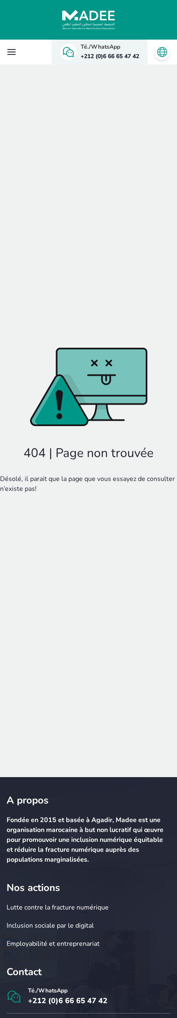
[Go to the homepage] (88, 20)
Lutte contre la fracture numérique (58, 907)
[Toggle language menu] (162, 52)
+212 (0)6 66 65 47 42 (110, 56)
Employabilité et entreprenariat (53, 943)
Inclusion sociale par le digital (50, 925)
